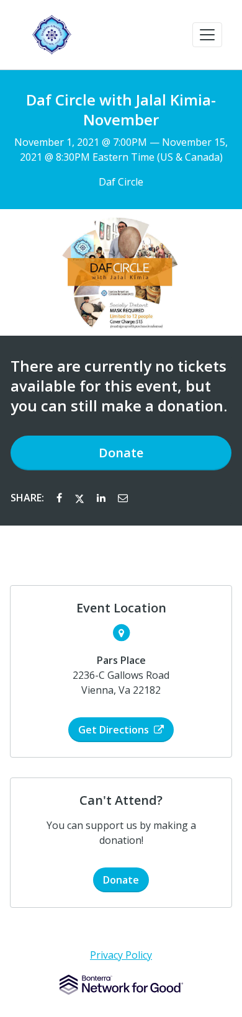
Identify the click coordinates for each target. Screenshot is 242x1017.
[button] (207, 34)
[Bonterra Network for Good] (121, 984)
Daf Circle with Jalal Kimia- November (121, 110)
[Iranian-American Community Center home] (52, 35)
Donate (121, 452)
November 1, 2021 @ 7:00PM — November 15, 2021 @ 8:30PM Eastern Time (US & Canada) (121, 149)
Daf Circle (121, 182)
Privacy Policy (121, 955)
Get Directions (113, 730)
